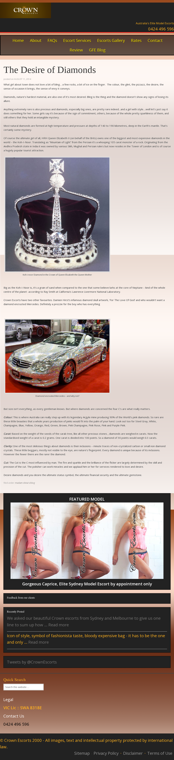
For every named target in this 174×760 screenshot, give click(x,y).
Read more (58, 625)
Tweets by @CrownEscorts (32, 662)
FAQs (52, 40)
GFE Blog (97, 50)
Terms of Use (159, 753)
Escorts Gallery (110, 40)
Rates (135, 40)
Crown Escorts (25, 13)
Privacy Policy (106, 753)
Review (76, 50)
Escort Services (77, 40)
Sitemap (82, 753)
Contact (155, 40)
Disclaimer (133, 753)
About (35, 40)
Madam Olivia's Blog (25, 482)
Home (18, 40)
